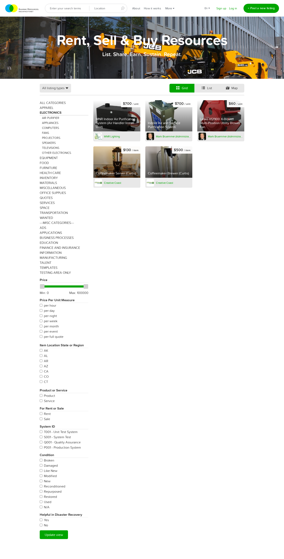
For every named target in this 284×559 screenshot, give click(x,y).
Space (44, 207)
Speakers (49, 143)
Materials (48, 182)
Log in (233, 8)
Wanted (46, 217)
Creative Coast (112, 183)
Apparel (46, 107)
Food (44, 162)
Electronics (51, 112)
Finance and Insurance (60, 247)
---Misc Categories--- (57, 222)
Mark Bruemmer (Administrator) (173, 136)
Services (47, 202)
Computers (50, 128)
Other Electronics (56, 153)
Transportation (54, 212)
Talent (45, 262)
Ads (43, 227)
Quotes (46, 197)
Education (49, 242)
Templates (48, 267)
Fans (45, 133)
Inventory (49, 177)
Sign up (221, 8)
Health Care (50, 172)
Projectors (51, 138)
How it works (152, 8)
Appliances (50, 123)
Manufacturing (53, 257)
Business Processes (57, 237)
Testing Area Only (55, 272)
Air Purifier (50, 118)
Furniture (48, 167)
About (136, 8)
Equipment (49, 157)
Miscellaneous (53, 187)
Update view (54, 534)
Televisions (50, 148)
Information (51, 252)
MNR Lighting (112, 136)
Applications (51, 232)
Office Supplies (53, 192)
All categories (53, 102)
